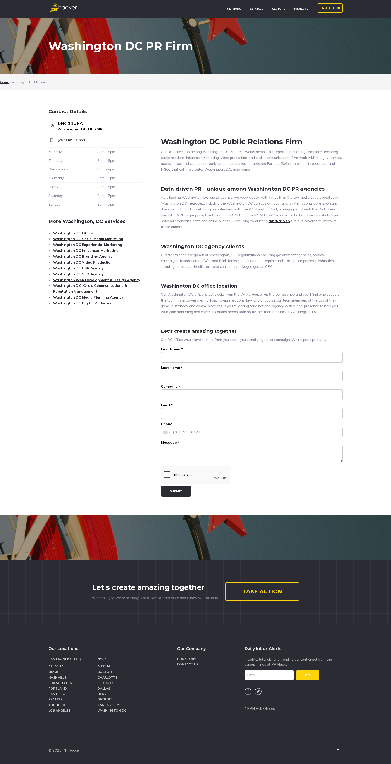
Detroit (105, 699)
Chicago (105, 683)
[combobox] (166, 432)
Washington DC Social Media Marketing (88, 238)
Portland (57, 688)
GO (307, 675)
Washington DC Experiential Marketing (87, 244)
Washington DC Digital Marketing (82, 303)
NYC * (102, 659)
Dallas (104, 688)
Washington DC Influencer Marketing (86, 250)
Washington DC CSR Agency (78, 268)
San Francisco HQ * (66, 659)
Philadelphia (60, 683)
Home (4, 82)
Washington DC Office (73, 233)
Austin (104, 666)
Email (167, 405)
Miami (53, 672)
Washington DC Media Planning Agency (88, 297)
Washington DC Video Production (83, 262)
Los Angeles (59, 710)
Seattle (55, 699)
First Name (172, 349)
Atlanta (56, 666)
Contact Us (187, 664)
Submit (176, 491)
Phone (168, 424)
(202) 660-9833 (71, 139)
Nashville (57, 677)
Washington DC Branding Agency (82, 256)
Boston (105, 672)
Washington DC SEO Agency (78, 274)
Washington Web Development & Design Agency (96, 280)
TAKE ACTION (330, 8)
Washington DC (112, 710)
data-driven (279, 221)
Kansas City (108, 705)
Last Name (172, 367)
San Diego (57, 694)
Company (170, 386)
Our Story (186, 659)
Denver (104, 694)
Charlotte (107, 677)
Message (170, 442)
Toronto (56, 705)
